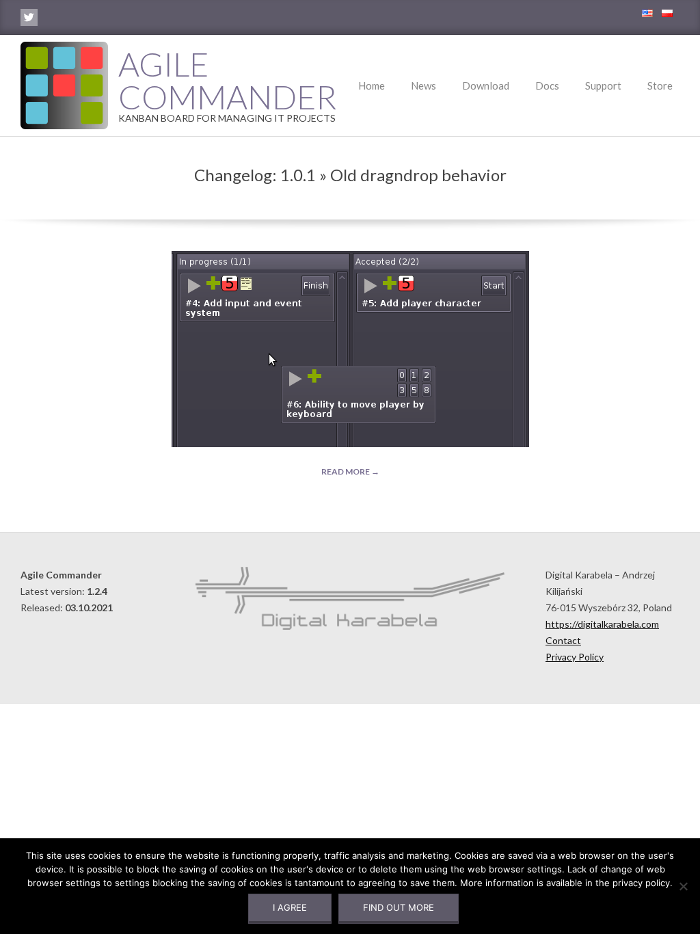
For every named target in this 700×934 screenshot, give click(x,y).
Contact (563, 640)
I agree (290, 907)
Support (603, 85)
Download (485, 85)
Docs (547, 85)
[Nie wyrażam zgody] (683, 886)
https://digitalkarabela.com (602, 624)
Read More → (350, 471)
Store (660, 85)
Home (371, 85)
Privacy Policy (575, 657)
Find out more (398, 907)
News (423, 85)
